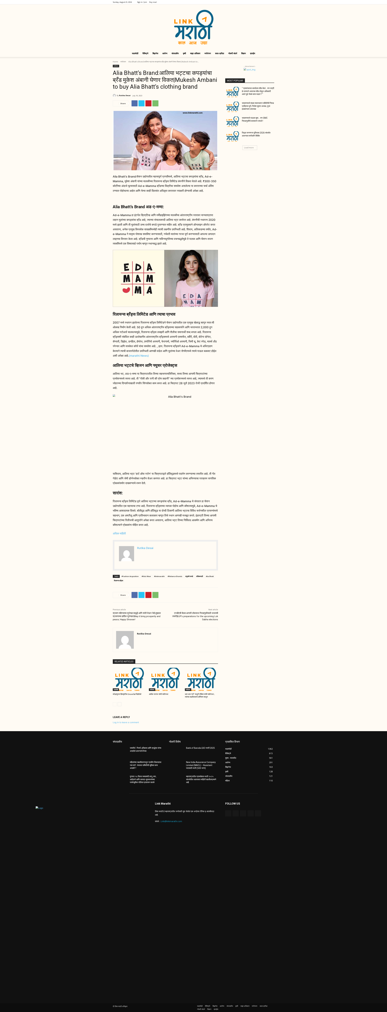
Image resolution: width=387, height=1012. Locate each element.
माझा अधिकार (195, 53)
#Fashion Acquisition (130, 576)
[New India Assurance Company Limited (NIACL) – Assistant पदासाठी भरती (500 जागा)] (176, 766)
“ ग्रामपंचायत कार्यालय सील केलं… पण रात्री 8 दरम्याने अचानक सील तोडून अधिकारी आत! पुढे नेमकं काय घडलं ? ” (258, 91)
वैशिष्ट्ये (145, 53)
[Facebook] (252, 2)
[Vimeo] (267, 2)
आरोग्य (164, 53)
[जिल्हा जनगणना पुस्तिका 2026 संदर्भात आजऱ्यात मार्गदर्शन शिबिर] (232, 136)
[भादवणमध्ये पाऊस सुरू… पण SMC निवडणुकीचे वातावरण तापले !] (232, 122)
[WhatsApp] (155, 103)
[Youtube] (272, 2)
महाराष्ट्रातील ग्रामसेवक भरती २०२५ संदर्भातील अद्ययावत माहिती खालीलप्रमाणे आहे (201, 779)
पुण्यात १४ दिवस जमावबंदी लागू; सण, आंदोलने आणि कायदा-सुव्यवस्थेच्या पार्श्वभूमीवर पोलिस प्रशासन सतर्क (143, 779)
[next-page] (119, 704)
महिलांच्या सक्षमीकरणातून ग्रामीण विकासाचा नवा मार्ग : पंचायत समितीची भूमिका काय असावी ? (145, 765)
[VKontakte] (258, 813)
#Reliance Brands (175, 576)
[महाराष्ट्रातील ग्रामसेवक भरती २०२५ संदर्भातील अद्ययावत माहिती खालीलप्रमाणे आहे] (176, 780)
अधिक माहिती (119, 533)
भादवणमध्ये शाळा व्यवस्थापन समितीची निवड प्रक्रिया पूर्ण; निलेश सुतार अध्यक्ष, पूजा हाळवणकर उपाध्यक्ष (258, 106)
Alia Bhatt (210, 576)
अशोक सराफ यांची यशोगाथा (158, 694)
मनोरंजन (208, 53)
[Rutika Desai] (115, 95)
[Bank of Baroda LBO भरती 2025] (176, 752)
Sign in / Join (142, 2)
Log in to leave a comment (126, 722)
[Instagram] (257, 2)
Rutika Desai (125, 95)
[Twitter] (262, 2)
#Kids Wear (146, 576)
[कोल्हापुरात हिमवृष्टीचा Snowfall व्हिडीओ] (129, 679)
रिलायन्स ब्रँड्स (118, 580)
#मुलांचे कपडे (189, 576)
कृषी (184, 53)
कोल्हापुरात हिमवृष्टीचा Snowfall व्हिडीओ (127, 694)
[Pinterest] (148, 103)
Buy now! (153, 2)
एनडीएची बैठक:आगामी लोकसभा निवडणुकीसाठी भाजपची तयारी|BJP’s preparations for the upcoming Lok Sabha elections (195, 616)
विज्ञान (243, 53)
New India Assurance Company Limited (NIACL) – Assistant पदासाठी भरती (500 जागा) (201, 765)
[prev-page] (115, 704)
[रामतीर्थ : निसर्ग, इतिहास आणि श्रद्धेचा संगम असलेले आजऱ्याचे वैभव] (120, 752)
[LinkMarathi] (193, 27)
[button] (270, 53)
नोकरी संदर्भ (232, 53)
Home (115, 61)
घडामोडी (135, 53)
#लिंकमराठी (199, 576)
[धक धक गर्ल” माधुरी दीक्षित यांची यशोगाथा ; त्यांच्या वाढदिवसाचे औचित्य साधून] (201, 679)
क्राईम (252, 53)
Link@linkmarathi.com (171, 821)
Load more (249, 147)
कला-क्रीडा (219, 53)
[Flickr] (243, 813)
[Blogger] (228, 813)
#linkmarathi (159, 576)
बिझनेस (155, 53)
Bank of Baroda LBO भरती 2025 (200, 748)
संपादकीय (175, 53)
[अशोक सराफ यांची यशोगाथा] (165, 679)
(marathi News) (139, 355)
